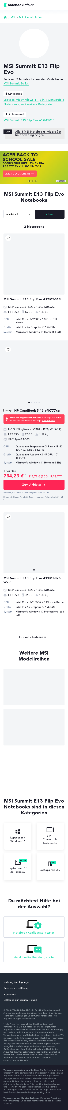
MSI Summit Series (30, 17)
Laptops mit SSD (50, 869)
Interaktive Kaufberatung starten (34, 957)
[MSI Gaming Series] (34, 687)
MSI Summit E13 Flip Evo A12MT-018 (28, 120)
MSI (13, 17)
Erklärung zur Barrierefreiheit (20, 999)
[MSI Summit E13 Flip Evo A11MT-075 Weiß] (34, 542)
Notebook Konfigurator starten (34, 932)
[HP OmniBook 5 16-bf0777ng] (34, 375)
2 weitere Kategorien (39, 104)
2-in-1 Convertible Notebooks (50, 839)
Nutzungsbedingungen (16, 982)
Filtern (50, 214)
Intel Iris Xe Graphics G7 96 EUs (35, 327)
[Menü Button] (63, 5)
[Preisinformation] (26, 475)
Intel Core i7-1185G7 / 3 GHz (33, 602)
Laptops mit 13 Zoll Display (18, 869)
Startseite (5, 17)
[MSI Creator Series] (34, 727)
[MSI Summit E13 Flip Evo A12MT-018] (34, 264)
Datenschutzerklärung (16, 988)
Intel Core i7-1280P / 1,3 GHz (34, 319)
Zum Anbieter (48, 420)
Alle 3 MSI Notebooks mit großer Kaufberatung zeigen (38, 133)
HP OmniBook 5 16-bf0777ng (37, 411)
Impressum (9, 994)
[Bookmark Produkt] (8, 238)
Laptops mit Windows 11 (20, 100)
